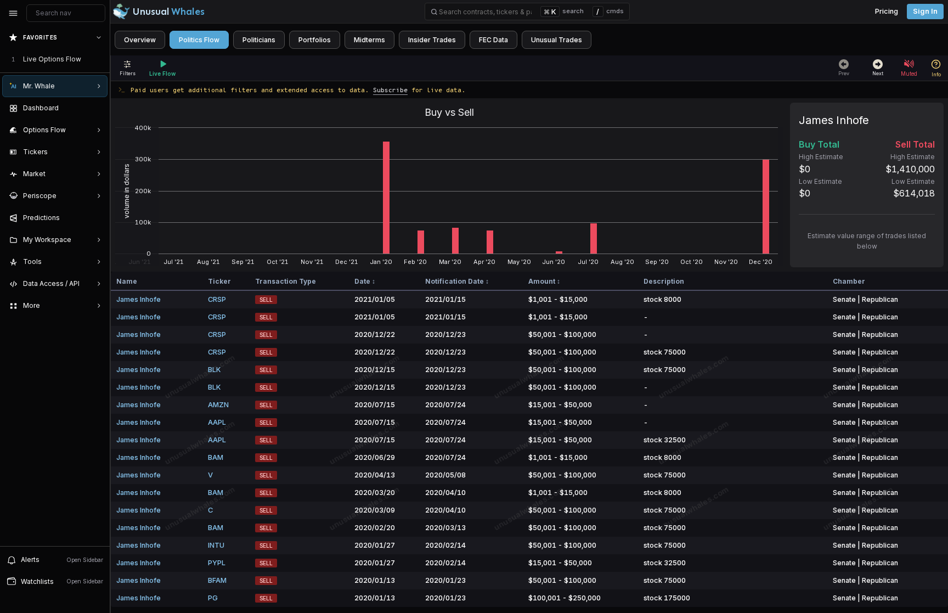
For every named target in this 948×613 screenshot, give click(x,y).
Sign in (925, 11)
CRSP (217, 299)
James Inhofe (138, 299)
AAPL (217, 422)
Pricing (886, 11)
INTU (216, 545)
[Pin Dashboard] (96, 108)
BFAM (217, 580)
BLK (214, 369)
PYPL (216, 563)
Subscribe (390, 90)
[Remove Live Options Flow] (100, 59)
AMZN (218, 405)
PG (213, 598)
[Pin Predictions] (96, 218)
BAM (215, 457)
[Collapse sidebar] (13, 13)
